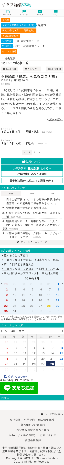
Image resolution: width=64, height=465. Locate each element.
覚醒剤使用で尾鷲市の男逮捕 (27, 207)
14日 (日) (11, 69)
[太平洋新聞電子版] (16, 5)
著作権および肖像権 (33, 424)
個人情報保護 (46, 419)
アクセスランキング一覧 (33, 242)
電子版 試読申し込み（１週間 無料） (32, 180)
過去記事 (10, 58)
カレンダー (33, 69)
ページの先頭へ (53, 413)
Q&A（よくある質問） (23, 435)
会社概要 (15, 419)
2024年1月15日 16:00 (16, 80)
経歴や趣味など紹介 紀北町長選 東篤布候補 (33, 214)
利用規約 (29, 419)
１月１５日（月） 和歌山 (32, 142)
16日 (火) (53, 69)
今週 (32, 193)
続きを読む (55, 119)
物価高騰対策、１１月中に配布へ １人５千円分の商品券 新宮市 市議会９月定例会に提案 (31, 224)
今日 (11, 193)
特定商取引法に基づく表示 (33, 430)
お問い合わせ (48, 435)
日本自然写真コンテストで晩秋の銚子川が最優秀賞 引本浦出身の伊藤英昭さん (33, 201)
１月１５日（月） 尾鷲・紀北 (32, 130)
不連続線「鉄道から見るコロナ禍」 (30, 76)
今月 (53, 193)
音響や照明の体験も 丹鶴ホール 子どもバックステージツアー (33, 235)
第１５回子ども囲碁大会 (18, 264)
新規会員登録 (33, 440)
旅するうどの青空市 (15, 255)
